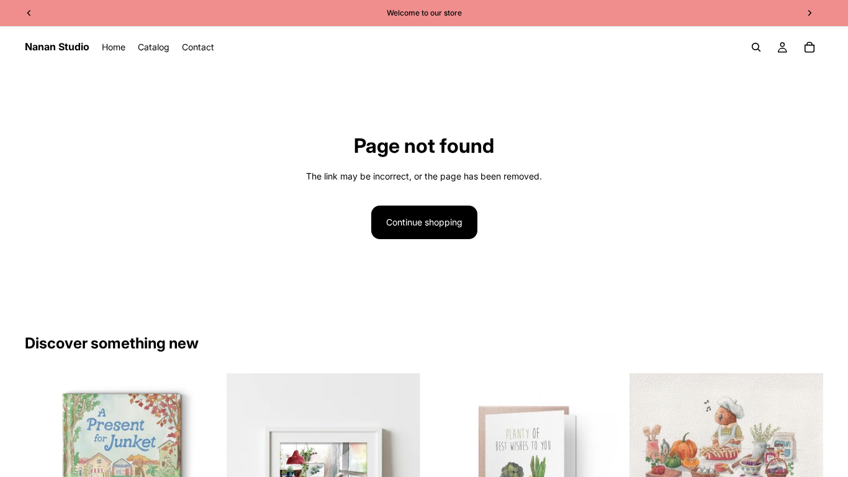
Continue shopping (424, 222)
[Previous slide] (648, 439)
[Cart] (809, 47)
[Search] (756, 47)
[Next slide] (804, 439)
